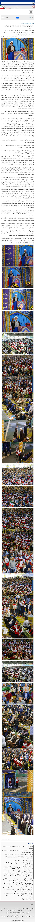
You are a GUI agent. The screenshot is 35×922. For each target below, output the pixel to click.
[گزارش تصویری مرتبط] (17, 17)
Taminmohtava (20, 921)
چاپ (31, 17)
